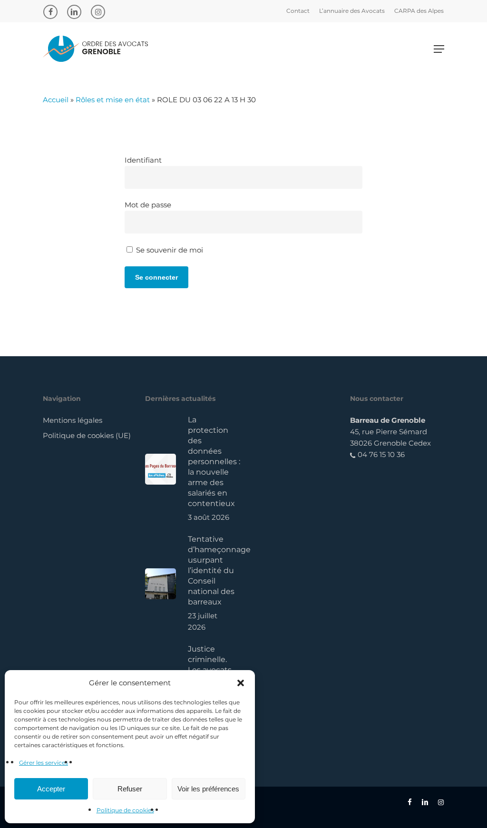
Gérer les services (43, 762)
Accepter (51, 789)
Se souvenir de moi (168, 249)
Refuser (129, 789)
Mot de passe (148, 204)
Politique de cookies (125, 810)
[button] (240, 683)
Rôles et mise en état (113, 99)
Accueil (55, 99)
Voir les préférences (208, 789)
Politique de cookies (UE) (87, 435)
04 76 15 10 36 (380, 454)
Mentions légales (72, 420)
